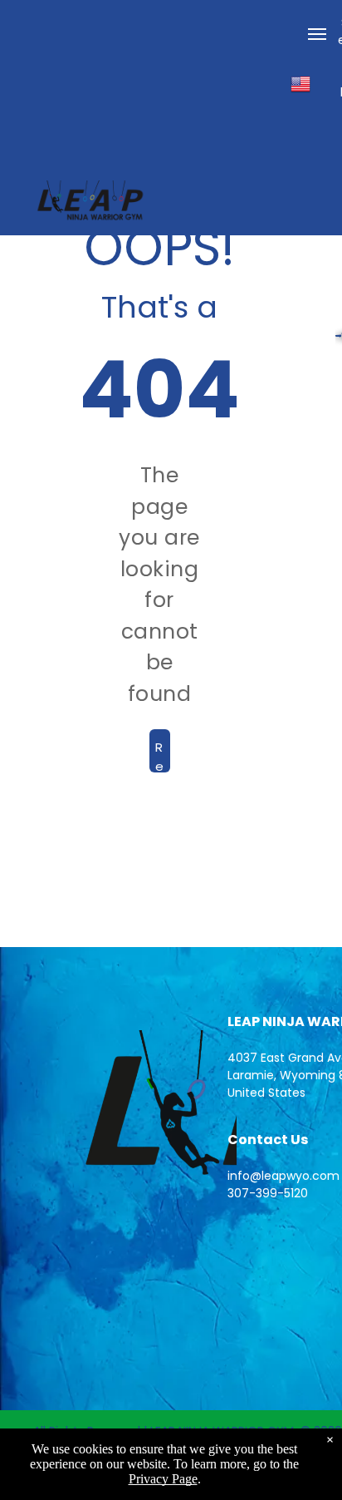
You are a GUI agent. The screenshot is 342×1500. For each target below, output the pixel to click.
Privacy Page (163, 1479)
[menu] (317, 34)
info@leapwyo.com (283, 1175)
